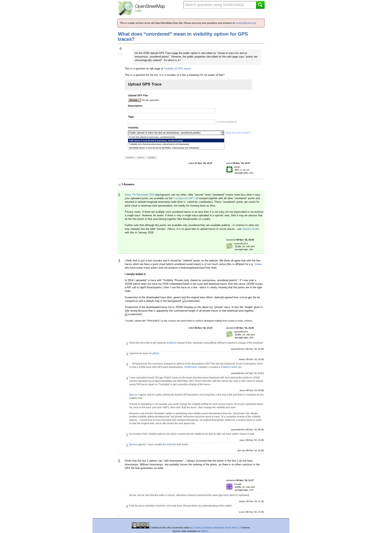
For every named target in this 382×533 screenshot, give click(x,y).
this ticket (168, 444)
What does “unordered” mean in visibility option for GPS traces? (183, 36)
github (172, 342)
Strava (258, 264)
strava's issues (250, 228)
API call (185, 198)
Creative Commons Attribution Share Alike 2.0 (216, 527)
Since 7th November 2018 (140, 194)
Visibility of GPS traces (177, 68)
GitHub (205, 531)
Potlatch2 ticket (229, 367)
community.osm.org (245, 23)
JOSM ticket (190, 367)
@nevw (133, 394)
